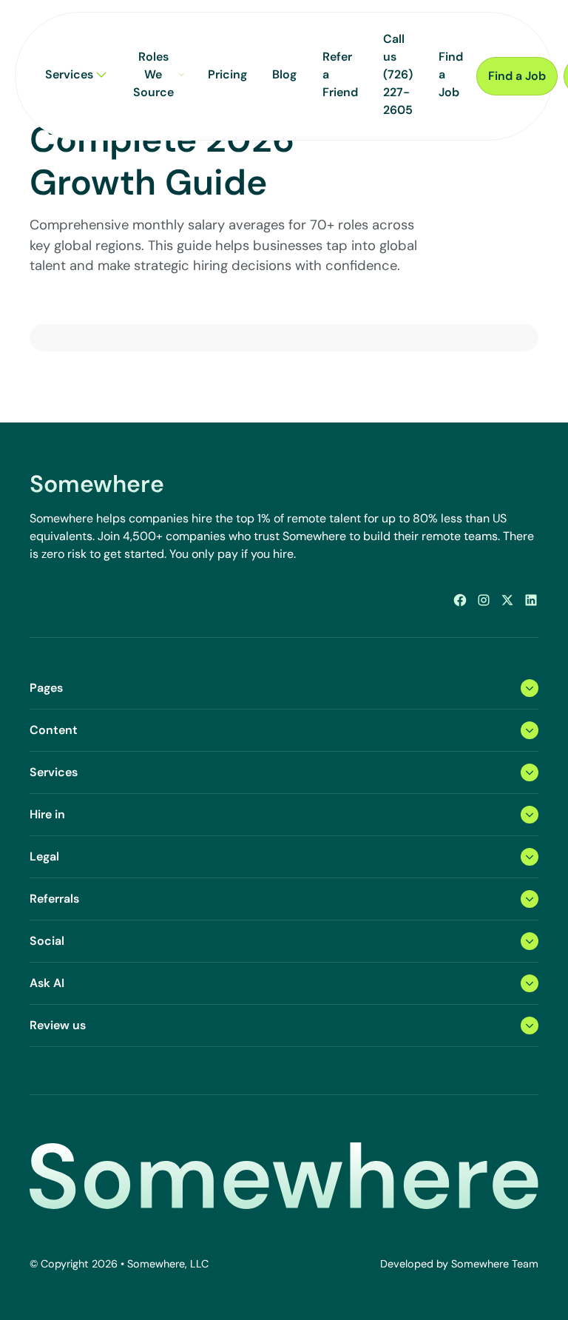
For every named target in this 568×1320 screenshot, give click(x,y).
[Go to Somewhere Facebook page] (460, 600)
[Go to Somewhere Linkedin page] (531, 600)
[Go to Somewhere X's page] (507, 600)
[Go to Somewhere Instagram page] (483, 600)
